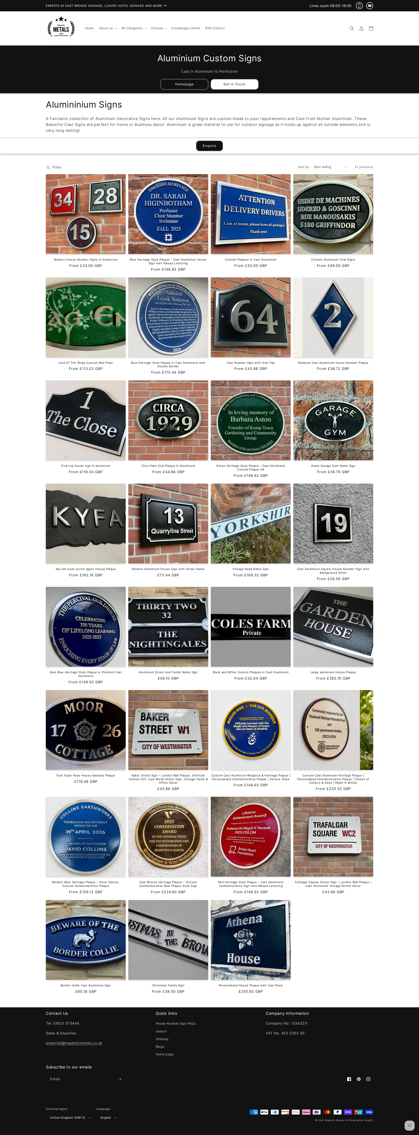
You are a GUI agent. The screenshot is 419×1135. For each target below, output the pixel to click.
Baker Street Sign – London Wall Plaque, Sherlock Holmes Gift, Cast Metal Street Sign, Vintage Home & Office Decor (168, 779)
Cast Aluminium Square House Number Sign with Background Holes (333, 570)
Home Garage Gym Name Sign (333, 465)
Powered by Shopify (361, 1120)
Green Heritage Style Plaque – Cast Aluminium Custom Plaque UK (250, 467)
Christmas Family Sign (168, 985)
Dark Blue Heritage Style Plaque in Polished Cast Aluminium (86, 674)
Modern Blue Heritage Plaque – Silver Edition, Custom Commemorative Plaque (86, 884)
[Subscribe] (119, 1079)
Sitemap (162, 1039)
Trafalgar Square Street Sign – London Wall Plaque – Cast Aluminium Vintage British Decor (333, 884)
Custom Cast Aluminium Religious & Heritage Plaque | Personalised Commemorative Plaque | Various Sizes (250, 777)
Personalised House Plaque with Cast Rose (251, 985)
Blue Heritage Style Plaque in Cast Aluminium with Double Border (168, 364)
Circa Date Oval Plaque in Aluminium (168, 465)
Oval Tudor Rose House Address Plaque (85, 775)
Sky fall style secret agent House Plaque (86, 569)
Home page (164, 1054)
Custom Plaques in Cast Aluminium (250, 259)
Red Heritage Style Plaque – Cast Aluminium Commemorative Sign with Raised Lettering (250, 884)
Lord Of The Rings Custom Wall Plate (86, 362)
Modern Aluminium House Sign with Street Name (168, 569)
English (106, 1117)
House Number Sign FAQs (176, 1023)
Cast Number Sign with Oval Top (251, 362)
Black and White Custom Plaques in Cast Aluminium (251, 672)
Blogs (160, 1046)
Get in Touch (234, 84)
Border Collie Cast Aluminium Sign (86, 985)
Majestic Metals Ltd (337, 1120)
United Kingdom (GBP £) (67, 1117)
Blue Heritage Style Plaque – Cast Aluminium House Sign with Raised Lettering (168, 261)
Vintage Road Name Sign (250, 569)
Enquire (209, 146)
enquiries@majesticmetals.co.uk (74, 1043)
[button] (107, 28)
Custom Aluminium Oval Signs (333, 259)
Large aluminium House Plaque (333, 672)
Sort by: (304, 167)
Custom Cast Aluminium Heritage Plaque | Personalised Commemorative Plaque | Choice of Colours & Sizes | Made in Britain (333, 779)
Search (161, 1031)
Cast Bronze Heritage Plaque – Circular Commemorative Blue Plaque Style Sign (168, 884)
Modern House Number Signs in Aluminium (86, 259)
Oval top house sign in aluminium (85, 465)
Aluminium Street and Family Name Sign (168, 672)
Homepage (184, 84)
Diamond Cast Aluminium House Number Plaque (333, 362)
